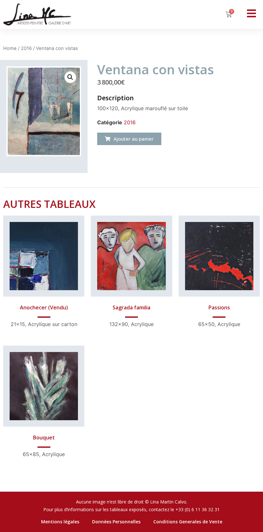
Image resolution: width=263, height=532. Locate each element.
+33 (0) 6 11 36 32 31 (197, 509)
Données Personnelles (116, 522)
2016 (26, 48)
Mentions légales (60, 522)
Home (10, 48)
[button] (129, 139)
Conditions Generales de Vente (187, 522)
